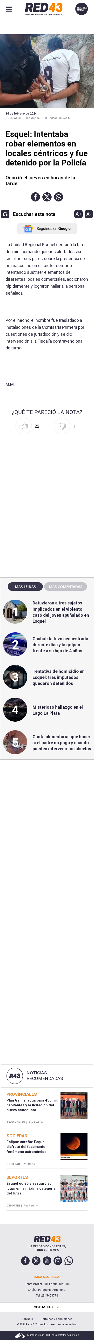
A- (88, 214)
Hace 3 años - (32, 118)
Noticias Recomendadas (45, 1075)
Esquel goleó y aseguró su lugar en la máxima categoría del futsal (31, 1188)
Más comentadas (65, 586)
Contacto (27, 1319)
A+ (78, 214)
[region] (47, 470)
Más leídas (25, 586)
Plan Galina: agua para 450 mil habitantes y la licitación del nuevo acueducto (32, 1105)
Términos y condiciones (56, 1319)
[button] (35, 196)
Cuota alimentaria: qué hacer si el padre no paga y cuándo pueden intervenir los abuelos (62, 742)
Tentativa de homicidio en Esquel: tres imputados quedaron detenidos (59, 677)
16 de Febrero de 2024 (21, 113)
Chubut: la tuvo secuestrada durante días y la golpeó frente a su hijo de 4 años (60, 644)
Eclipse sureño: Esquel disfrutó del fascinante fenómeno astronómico (27, 1147)
